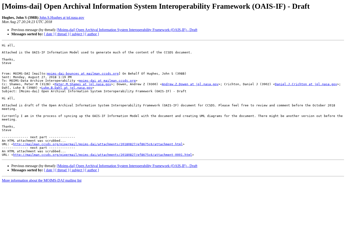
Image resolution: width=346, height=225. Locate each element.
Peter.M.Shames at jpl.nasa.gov (83, 84)
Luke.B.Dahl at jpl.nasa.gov (66, 87)
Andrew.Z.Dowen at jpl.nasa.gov (190, 84)
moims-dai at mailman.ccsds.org (107, 80)
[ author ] (92, 34)
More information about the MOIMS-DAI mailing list (41, 180)
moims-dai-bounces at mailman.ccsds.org (83, 73)
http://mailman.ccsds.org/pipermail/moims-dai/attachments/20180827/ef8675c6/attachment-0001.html (102, 155)
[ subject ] (77, 34)
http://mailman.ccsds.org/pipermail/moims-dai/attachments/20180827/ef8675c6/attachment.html (98, 144)
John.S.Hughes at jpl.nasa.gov (61, 18)
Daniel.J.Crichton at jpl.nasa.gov (306, 84)
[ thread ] (62, 34)
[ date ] (49, 34)
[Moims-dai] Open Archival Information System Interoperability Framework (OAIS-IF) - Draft (127, 30)
